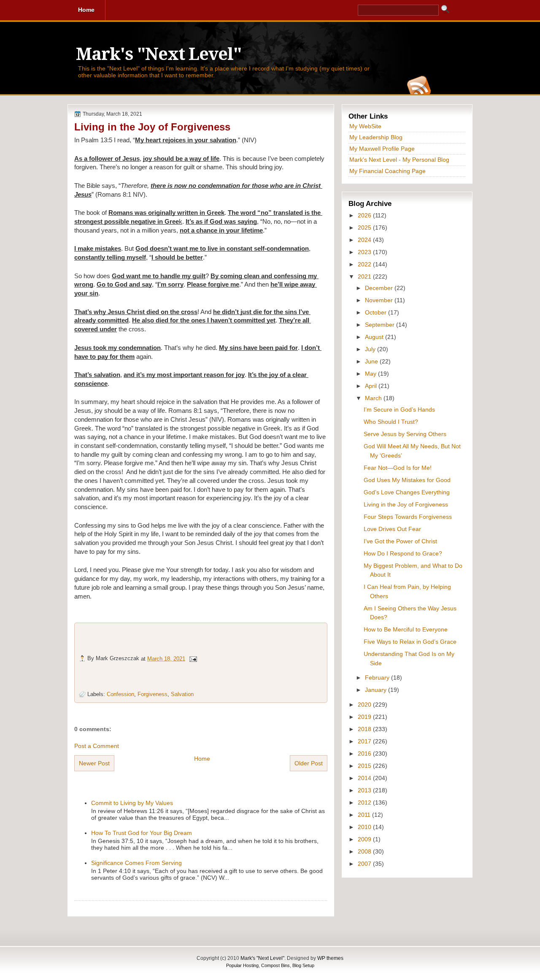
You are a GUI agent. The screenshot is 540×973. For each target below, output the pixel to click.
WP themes (330, 958)
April (371, 385)
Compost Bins (275, 965)
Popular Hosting (242, 965)
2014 (365, 778)
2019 (365, 716)
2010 (365, 827)
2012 (365, 802)
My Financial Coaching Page (387, 171)
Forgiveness (152, 694)
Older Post (308, 763)
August (375, 336)
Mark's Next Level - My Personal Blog (399, 159)
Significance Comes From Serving (136, 862)
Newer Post (94, 763)
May (371, 373)
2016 (365, 753)
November (379, 300)
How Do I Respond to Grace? (403, 553)
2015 (365, 765)
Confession (120, 694)
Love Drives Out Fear (392, 529)
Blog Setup (303, 965)
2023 (365, 252)
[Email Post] (193, 658)
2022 (365, 264)
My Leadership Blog (375, 137)
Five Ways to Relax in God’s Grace (410, 641)
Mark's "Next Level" (158, 54)
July (371, 349)
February (378, 677)
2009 (365, 839)
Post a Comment (96, 746)
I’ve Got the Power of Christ (400, 541)
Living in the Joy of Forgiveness (152, 127)
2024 (365, 239)
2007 (365, 863)
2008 (365, 851)
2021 (365, 276)
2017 (365, 741)
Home (202, 758)
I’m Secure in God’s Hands (399, 409)
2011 (365, 814)
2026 (365, 215)
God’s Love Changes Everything (407, 492)
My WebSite (365, 126)
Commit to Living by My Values (132, 803)
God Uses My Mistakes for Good (407, 480)
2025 (365, 227)
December (379, 288)
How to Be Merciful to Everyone (406, 629)
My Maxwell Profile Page (382, 148)
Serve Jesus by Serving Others (405, 434)
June (372, 361)
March (374, 398)
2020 (365, 704)
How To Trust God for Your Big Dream (141, 832)
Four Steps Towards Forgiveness (408, 516)
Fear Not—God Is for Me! (398, 467)
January (376, 689)
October (376, 312)
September (380, 324)
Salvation (182, 694)
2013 (365, 790)
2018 (365, 729)
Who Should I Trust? (391, 421)
